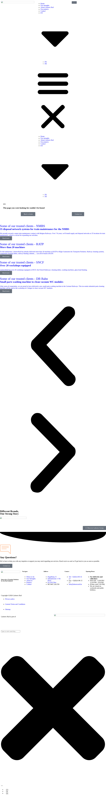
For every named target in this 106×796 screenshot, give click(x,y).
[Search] (2, 785)
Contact (43, 11)
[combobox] (10, 631)
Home (42, 3)
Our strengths (44, 5)
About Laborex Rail (47, 7)
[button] (53, 100)
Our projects (44, 9)
